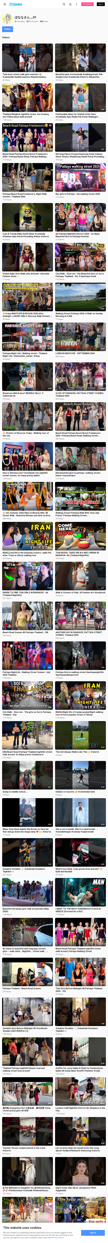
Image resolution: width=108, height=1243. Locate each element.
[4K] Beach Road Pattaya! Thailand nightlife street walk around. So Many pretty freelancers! (27, 753)
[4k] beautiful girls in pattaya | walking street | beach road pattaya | (78, 474)
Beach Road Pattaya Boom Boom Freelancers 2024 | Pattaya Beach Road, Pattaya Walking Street (25, 155)
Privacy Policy (58, 1238)
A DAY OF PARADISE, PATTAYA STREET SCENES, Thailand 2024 (80, 394)
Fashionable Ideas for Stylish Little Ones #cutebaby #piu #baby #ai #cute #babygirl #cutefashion (77, 115)
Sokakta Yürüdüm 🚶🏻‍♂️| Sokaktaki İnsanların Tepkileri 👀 (24, 870)
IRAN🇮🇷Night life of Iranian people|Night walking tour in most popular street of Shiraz (79, 713)
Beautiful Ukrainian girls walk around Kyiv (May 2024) (26, 910)
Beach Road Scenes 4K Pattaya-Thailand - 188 (25, 632)
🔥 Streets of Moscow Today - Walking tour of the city (26, 434)
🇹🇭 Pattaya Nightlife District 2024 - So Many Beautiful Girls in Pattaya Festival (78, 235)
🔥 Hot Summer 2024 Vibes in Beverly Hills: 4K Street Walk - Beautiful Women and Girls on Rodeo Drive (27, 514)
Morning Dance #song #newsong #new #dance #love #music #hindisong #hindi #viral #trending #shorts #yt (80, 155)
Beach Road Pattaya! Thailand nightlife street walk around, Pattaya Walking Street (78, 950)
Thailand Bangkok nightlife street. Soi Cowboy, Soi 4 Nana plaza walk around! (26, 115)
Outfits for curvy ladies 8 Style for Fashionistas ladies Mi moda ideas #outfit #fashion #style (79, 1069)
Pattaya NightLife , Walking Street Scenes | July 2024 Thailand (26, 673)
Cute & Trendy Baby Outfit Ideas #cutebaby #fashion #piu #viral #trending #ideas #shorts (26, 235)
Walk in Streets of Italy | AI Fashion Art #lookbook (80, 592)
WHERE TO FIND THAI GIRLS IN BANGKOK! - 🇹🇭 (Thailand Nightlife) (25, 593)
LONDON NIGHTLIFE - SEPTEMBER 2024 (75, 353)
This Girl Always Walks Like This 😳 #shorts (77, 752)
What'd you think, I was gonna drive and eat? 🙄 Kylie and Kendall (79, 870)
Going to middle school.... (15, 792)
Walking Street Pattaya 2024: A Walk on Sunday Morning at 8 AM (79, 314)
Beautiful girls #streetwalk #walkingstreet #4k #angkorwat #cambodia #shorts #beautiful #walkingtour (79, 75)
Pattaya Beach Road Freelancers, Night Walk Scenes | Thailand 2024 (25, 195)
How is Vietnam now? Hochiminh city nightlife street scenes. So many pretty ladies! (25, 474)
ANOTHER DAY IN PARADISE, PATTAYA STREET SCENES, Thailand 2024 (79, 633)
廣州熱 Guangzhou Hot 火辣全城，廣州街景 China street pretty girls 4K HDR (26, 1109)
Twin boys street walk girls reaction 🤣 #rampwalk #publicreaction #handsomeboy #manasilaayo (24, 75)
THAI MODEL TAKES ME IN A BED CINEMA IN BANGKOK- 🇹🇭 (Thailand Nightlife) (77, 554)
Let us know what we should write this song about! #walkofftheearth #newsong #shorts (78, 1149)
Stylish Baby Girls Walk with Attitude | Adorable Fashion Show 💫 (26, 275)
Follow (7, 29)
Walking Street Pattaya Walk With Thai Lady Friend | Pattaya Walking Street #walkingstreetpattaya (77, 514)
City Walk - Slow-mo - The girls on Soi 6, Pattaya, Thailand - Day (27, 713)
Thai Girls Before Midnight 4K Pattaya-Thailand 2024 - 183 (79, 989)
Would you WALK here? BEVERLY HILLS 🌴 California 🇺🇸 (23, 394)
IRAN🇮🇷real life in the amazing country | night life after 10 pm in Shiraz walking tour (27, 554)
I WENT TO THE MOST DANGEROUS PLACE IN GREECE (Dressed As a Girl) (78, 910)
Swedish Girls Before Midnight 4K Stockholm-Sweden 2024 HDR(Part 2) (25, 1029)
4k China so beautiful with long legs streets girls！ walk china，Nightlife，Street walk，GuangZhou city (24, 950)
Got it (93, 1233)
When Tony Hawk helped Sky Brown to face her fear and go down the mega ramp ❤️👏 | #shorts (27, 830)
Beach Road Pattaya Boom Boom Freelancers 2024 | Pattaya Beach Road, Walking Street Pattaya (78, 434)
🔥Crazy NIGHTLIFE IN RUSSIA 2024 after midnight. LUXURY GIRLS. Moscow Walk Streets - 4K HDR (27, 315)
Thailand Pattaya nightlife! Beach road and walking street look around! (24, 1069)
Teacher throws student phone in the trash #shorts (24, 1149)
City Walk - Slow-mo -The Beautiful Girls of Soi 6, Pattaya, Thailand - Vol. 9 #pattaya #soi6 (80, 275)
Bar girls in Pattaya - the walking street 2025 (78, 194)
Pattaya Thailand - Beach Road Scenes (22, 988)
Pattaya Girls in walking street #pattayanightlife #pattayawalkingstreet (80, 673)
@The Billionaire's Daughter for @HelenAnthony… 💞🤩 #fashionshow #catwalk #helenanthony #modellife (27, 1189)
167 (27, 21)
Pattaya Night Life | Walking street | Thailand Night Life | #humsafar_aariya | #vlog (25, 354)
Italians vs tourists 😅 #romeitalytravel (75, 792)
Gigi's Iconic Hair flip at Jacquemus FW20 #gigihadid (76, 1189)
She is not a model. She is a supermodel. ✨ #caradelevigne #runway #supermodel (77, 830)
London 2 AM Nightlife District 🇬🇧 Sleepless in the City (80, 1109)
